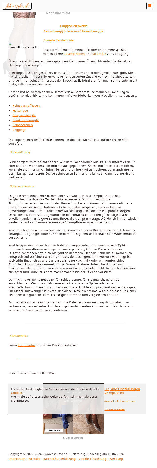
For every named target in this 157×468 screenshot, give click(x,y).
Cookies (17, 393)
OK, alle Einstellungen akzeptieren (122, 391)
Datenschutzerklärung (59, 459)
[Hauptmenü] (149, 5)
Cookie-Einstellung (93, 459)
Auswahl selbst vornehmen (119, 400)
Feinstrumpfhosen (26, 105)
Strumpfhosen (74, 54)
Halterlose (20, 110)
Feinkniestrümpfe (26, 120)
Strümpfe (99, 54)
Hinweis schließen (114, 409)
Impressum (17, 459)
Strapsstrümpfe (24, 115)
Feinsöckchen (23, 125)
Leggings (19, 130)
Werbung (116, 459)
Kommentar (26, 345)
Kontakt (34, 459)
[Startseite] (17, 6)
